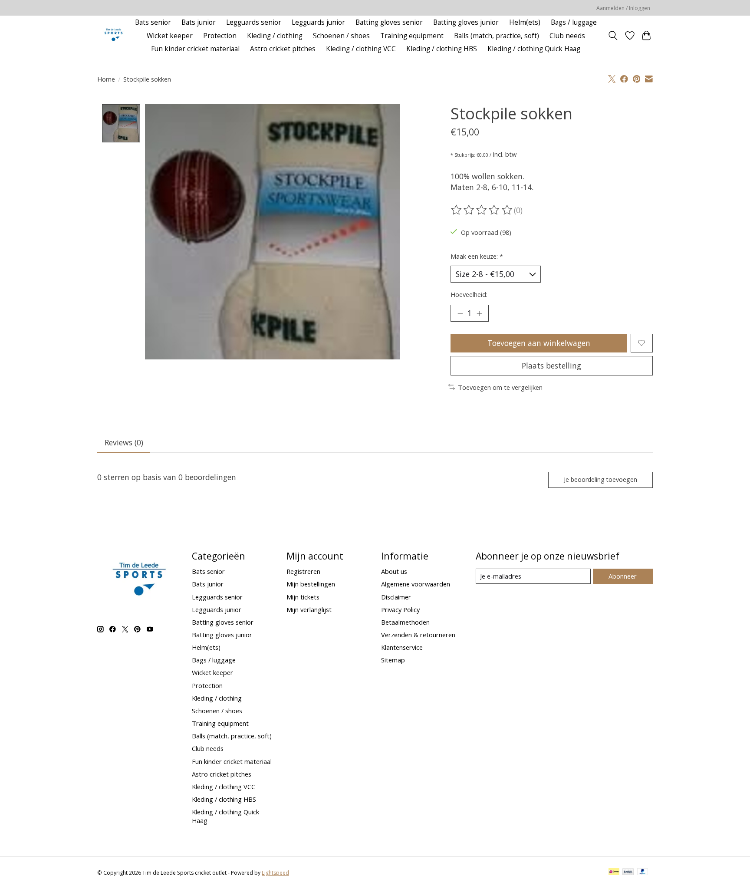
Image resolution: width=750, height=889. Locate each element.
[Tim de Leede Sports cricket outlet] (113, 36)
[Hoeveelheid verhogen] (479, 313)
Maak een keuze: (477, 256)
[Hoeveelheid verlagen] (460, 313)
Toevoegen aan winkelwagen (538, 343)
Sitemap (393, 659)
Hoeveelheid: (469, 294)
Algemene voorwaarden (415, 583)
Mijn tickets (302, 597)
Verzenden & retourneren (418, 634)
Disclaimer (396, 597)
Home (106, 79)
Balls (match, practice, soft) (496, 35)
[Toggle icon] (613, 35)
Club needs (567, 35)
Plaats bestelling (551, 365)
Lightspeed (275, 872)
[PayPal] (642, 872)
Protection (220, 35)
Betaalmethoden (405, 622)
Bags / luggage (574, 22)
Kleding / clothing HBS (441, 48)
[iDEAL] (614, 872)
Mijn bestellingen (310, 583)
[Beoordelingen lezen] (482, 210)
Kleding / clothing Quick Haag (533, 48)
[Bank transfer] (628, 872)
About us (394, 571)
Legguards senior (253, 22)
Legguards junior (318, 22)
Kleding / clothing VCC (361, 48)
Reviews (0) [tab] (124, 442)
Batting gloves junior (466, 22)
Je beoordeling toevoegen (600, 479)
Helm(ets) (524, 22)
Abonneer (623, 576)
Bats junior (198, 22)
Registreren (303, 571)
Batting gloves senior (389, 22)
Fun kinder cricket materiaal (195, 48)
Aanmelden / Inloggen (623, 8)
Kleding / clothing (275, 35)
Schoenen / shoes (341, 35)
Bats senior (153, 22)
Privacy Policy (400, 609)
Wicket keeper (170, 35)
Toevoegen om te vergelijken (500, 387)
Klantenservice (402, 647)
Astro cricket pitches (283, 48)
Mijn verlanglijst (309, 609)
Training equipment (412, 35)
